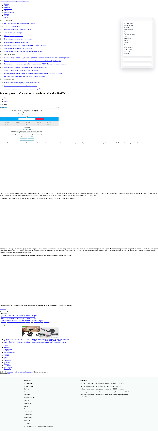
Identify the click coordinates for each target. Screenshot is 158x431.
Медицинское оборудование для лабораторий (18, 48)
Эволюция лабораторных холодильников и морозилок (21, 23)
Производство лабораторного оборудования (19, 372)
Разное (6, 17)
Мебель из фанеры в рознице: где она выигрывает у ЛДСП (22, 89)
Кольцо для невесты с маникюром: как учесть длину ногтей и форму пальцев (25, 322)
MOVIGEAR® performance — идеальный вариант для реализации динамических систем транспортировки (37, 58)
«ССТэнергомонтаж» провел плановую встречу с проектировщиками (25, 76)
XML (9, 373)
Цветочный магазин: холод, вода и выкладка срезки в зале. (22, 82)
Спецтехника (8, 367)
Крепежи (6, 10)
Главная (6, 4)
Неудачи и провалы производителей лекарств (18, 39)
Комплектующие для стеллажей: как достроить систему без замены (22, 320)
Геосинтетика (8, 359)
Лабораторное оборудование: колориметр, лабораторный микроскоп (25, 45)
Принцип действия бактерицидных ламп (16, 42)
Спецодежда (7, 365)
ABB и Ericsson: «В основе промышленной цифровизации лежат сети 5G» (27, 67)
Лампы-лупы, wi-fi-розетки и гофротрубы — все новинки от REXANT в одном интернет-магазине (35, 64)
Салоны (6, 364)
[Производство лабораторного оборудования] (14, 1)
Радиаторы (7, 362)
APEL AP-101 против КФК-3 (13, 26)
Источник (3, 309)
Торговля (6, 15)
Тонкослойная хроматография (13, 33)
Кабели (6, 5)
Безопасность (8, 9)
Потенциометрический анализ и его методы (17, 29)
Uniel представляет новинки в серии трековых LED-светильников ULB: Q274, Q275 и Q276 (32, 61)
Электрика (7, 7)
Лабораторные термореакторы (13, 36)
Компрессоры (8, 360)
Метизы (6, 14)
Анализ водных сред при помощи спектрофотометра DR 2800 (23, 51)
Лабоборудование (9, 12)
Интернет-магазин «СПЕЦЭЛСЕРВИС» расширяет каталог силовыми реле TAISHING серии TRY (34, 73)
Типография (7, 369)
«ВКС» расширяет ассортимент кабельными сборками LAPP (23, 70)
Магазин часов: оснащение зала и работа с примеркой (20, 86)
